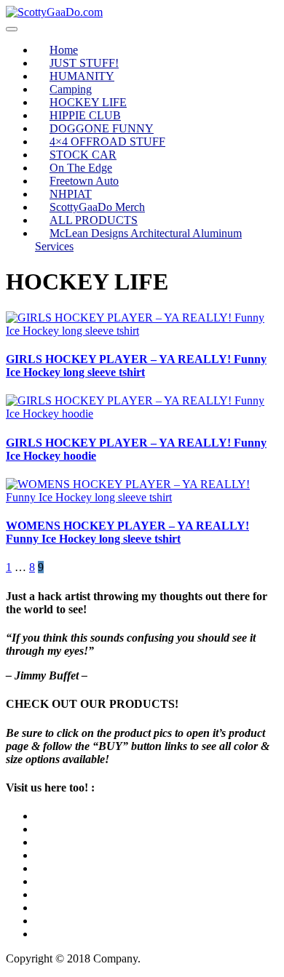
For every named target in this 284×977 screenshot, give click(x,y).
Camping (71, 89)
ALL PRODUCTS (94, 220)
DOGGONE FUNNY (102, 128)
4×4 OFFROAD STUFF (107, 141)
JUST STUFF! (84, 63)
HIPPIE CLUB (85, 115)
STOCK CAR (83, 154)
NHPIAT (71, 194)
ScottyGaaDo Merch (97, 207)
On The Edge (81, 167)
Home (64, 50)
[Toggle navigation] (11, 29)
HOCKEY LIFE (88, 102)
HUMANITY (82, 76)
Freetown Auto (84, 181)
